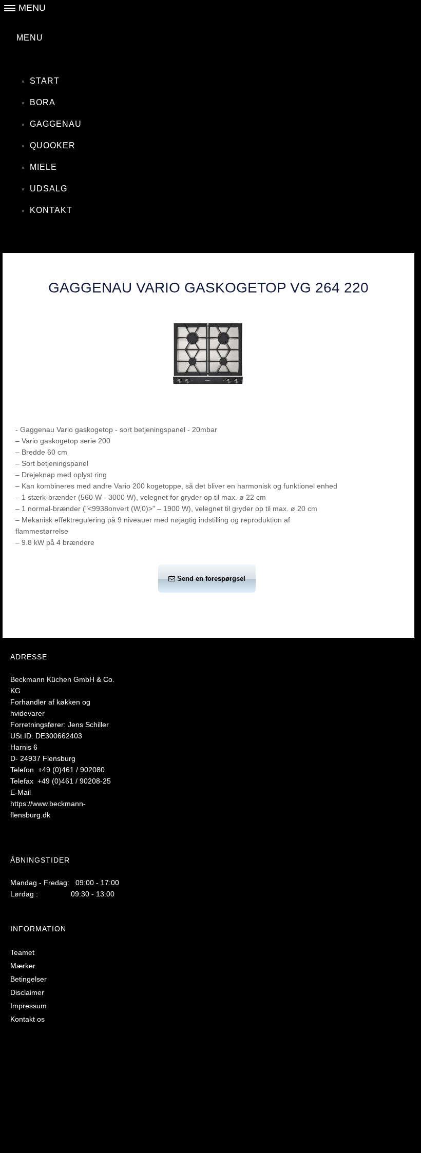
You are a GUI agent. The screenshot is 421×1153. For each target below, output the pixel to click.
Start (45, 80)
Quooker (52, 145)
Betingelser (28, 979)
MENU (29, 37)
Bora (42, 102)
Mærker (22, 966)
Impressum (28, 1006)
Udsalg (48, 188)
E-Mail (20, 792)
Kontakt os (27, 1019)
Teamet (22, 952)
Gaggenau (56, 124)
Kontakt (51, 210)
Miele (43, 167)
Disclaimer (27, 992)
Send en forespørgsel (211, 578)
